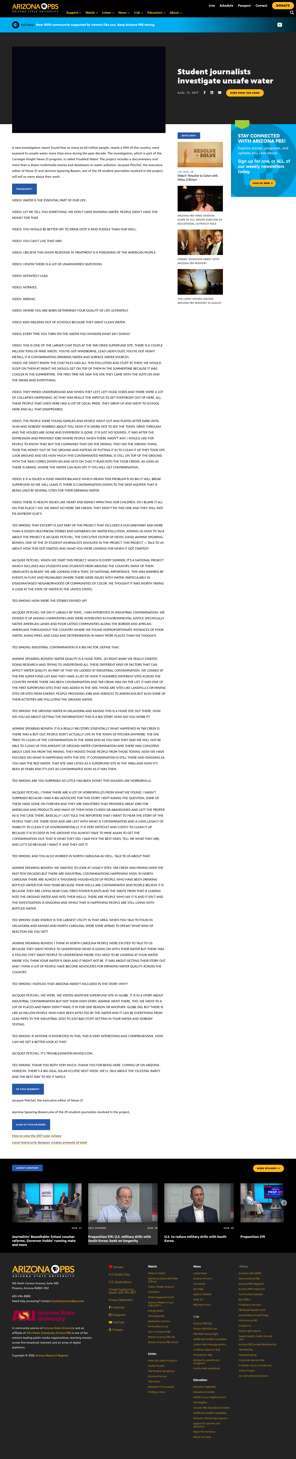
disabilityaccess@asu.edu (68, 1301)
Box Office (244, 1299)
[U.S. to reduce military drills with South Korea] (199, 1185)
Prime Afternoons (158, 1326)
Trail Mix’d (153, 1292)
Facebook (117, 1307)
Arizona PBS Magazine (251, 1283)
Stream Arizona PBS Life (161, 1337)
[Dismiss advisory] (279, 24)
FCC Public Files (119, 1274)
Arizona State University (59, 1328)
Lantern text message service (209, 1344)
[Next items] (284, 1203)
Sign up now (262, 183)
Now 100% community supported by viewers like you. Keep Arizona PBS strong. (95, 25)
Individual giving (248, 1355)
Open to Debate (202, 1294)
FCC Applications (120, 1282)
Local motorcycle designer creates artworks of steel (49, 1142)
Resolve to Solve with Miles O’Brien (163, 1280)
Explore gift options (250, 1331)
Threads (117, 1330)
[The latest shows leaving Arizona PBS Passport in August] (200, 271)
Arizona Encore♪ (157, 1376)
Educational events (203, 1392)
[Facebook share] (207, 93)
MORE (267, 1168)
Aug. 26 (186, 171)
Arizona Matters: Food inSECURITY (160, 1304)
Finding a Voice (156, 1392)
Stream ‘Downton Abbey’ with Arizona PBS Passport (198, 261)
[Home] (35, 7)
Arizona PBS (63, 1333)
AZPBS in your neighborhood (209, 1397)
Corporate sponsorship (252, 1360)
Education (200, 1380)
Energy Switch (156, 1310)
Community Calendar (251, 1294)
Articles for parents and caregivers (206, 1362)
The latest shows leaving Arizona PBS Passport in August (199, 300)
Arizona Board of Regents (51, 1355)
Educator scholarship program (210, 1418)
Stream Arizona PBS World (163, 1342)
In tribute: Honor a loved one (255, 1365)
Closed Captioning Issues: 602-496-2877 (122, 1290)
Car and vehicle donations (253, 1376)
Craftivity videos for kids (206, 1349)
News (197, 1266)
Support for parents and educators (206, 1425)
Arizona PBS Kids (202, 1323)
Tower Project (247, 1370)
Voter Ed (198, 1299)
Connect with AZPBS (250, 1273)
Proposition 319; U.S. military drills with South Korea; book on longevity (119, 1239)
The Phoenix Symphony (161, 1371)
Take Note (154, 1381)
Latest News (200, 1273)
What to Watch (156, 1273)
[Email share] (221, 93)
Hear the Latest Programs (162, 1360)
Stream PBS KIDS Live (205, 1328)
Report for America (204, 1431)
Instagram (118, 1315)
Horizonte (199, 1283)
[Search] (291, 12)
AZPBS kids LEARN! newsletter (210, 1339)
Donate (118, 1267)
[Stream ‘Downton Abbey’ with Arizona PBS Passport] (200, 232)
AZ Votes (198, 1289)
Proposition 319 (252, 1237)
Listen (152, 1354)
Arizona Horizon (202, 1278)
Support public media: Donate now (255, 1338)
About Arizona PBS (249, 1278)
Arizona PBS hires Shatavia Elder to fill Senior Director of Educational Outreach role (200, 219)
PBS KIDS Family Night (205, 1334)
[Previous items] (12, 1203)
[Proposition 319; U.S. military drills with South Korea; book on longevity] (123, 1185)
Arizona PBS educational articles (211, 1407)
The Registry (200, 1402)
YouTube (118, 1322)
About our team (202, 1437)
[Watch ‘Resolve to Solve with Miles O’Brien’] (200, 144)
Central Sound (156, 1365)
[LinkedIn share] (213, 93)
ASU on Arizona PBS (159, 1331)
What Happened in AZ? (161, 1297)
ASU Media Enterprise (40, 1333)
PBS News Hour (202, 1304)
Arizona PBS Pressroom (252, 1289)
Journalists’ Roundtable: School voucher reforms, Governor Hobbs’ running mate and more (44, 1241)
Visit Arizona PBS (248, 1320)
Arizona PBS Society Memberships (257, 1344)
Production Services (250, 1304)
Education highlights (204, 1386)
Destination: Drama (159, 1321)
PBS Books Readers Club (252, 1310)
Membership (246, 1349)
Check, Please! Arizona (161, 1286)
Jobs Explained (156, 1316)
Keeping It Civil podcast (161, 1386)
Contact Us (245, 1325)
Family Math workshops (206, 1368)
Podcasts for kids (202, 1355)
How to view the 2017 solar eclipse (36, 1136)
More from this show (245, 93)
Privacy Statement (120, 1300)
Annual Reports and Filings (253, 1315)
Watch (152, 1266)
